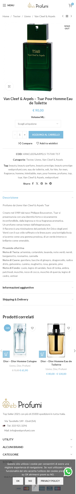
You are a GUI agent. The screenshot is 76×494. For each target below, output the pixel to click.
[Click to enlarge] (9, 86)
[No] (35, 487)
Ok (18, 480)
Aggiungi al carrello (46, 134)
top (70, 173)
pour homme (49, 173)
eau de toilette (36, 169)
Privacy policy (50, 480)
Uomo (27, 16)
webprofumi (51, 177)
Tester (17, 16)
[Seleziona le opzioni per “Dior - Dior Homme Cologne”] (6, 354)
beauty (13, 165)
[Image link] (22, 402)
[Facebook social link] (33, 183)
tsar (20, 177)
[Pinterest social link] (41, 183)
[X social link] (37, 183)
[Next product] (71, 16)
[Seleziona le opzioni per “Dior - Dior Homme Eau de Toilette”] (42, 354)
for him (54, 169)
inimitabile (30, 173)
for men (63, 169)
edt (47, 169)
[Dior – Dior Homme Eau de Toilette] (56, 340)
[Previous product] (63, 16)
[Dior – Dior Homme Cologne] (20, 340)
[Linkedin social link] (46, 183)
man (39, 173)
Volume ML (37, 117)
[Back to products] (67, 16)
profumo (62, 173)
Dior (19, 365)
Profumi (26, 365)
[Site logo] (38, 5)
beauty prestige (45, 165)
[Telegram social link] (50, 183)
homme (20, 173)
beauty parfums (26, 165)
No (30, 480)
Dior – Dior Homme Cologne (20, 361)
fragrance (9, 173)
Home (6, 16)
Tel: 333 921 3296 (17, 425)
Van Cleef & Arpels (44, 16)
